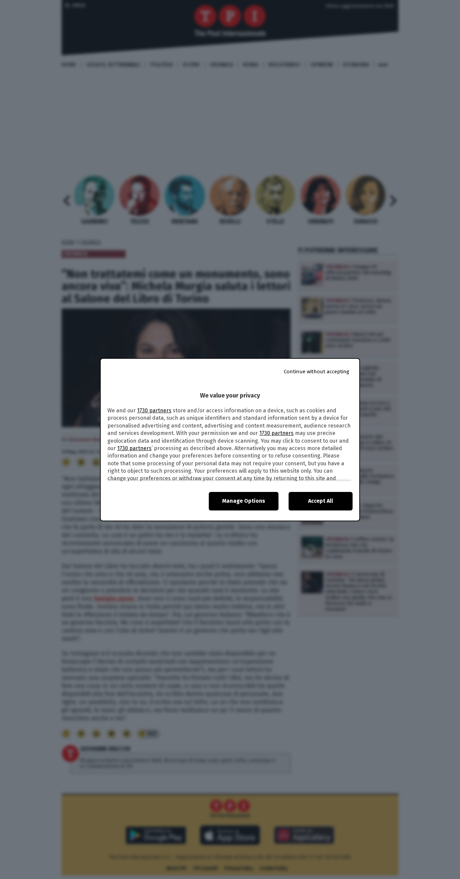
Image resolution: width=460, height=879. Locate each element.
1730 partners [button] (154, 410)
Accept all (320, 501)
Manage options (243, 501)
